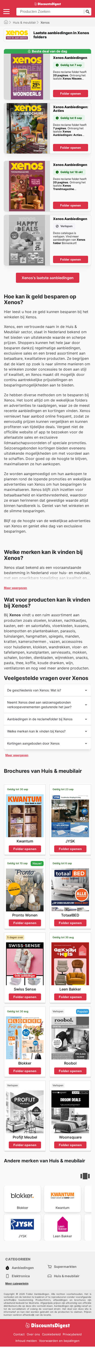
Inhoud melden (26, 1340)
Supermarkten (65, 1266)
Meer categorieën (16, 1283)
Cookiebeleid (51, 1334)
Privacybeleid (72, 1334)
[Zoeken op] (87, 11)
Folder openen (70, 93)
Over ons (33, 1334)
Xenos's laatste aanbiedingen (48, 277)
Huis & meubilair (24, 22)
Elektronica (21, 1276)
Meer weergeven (15, 588)
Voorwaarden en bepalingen (59, 1340)
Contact (19, 1334)
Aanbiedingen (23, 1268)
